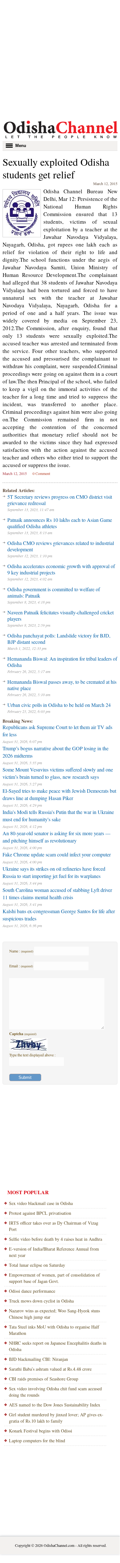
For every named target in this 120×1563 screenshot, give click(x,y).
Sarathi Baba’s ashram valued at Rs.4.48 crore (50, 1369)
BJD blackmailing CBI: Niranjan (38, 1359)
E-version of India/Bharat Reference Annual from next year (54, 1252)
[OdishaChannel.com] (61, 139)
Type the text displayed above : (32, 1054)
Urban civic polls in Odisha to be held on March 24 (59, 704)
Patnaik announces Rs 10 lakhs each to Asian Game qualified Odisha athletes (59, 522)
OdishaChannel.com (59, 1545)
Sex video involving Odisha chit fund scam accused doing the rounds (55, 1392)
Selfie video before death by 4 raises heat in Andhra (55, 1239)
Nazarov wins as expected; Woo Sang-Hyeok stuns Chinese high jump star (54, 1314)
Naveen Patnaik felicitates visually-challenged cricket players (60, 615)
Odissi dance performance (32, 1291)
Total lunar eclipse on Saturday (37, 1265)
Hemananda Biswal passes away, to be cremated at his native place (61, 684)
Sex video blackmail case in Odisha (41, 1203)
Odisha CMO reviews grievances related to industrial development (60, 546)
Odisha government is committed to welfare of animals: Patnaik (53, 592)
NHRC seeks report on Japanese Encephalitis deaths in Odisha (57, 1346)
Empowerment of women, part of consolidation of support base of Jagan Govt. (54, 1278)
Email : (21, 965)
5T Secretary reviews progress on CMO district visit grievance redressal (59, 499)
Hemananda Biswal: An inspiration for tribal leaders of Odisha (62, 661)
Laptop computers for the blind (37, 1441)
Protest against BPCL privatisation (40, 1213)
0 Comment (41, 473)
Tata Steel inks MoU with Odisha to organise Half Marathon (54, 1330)
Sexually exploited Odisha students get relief (56, 168)
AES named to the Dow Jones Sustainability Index (54, 1405)
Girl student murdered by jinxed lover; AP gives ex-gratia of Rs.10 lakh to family (56, 1418)
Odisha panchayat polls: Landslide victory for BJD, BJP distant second (58, 638)
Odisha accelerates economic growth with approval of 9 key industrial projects (61, 569)
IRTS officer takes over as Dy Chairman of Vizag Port (53, 1226)
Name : (21, 950)
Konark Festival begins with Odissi (40, 1431)
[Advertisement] (60, 59)
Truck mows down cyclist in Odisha (41, 1301)
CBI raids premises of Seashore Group (43, 1379)
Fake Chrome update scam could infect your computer (57, 854)
